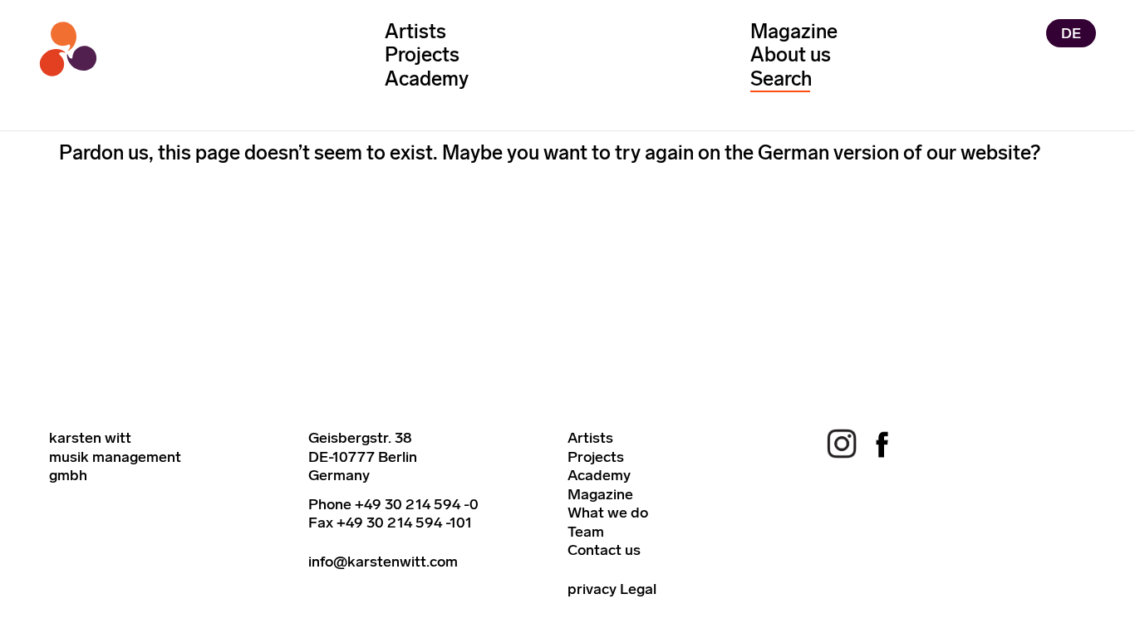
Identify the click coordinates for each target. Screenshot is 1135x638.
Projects (422, 54)
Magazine (794, 31)
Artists (415, 31)
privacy (592, 589)
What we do (608, 512)
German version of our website (894, 152)
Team (586, 532)
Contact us (604, 550)
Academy (427, 78)
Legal (638, 589)
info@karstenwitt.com (383, 561)
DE (1071, 33)
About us (790, 54)
